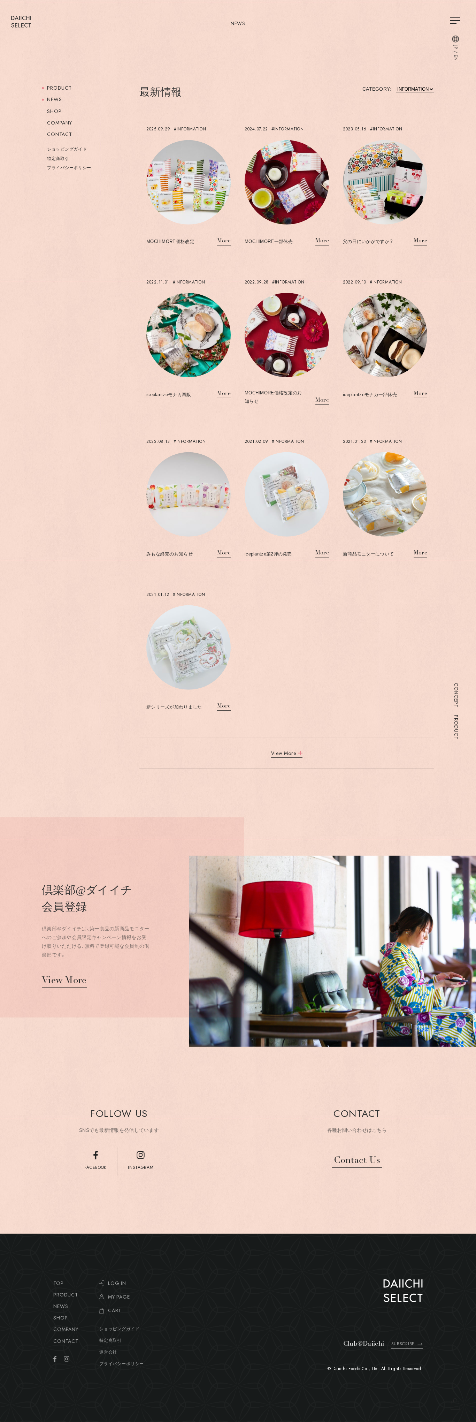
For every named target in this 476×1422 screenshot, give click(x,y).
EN (456, 58)
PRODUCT (456, 726)
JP (456, 47)
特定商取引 (58, 159)
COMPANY (59, 122)
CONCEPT (456, 695)
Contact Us (357, 1160)
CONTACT (59, 134)
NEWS (54, 99)
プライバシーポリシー (69, 168)
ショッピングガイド (67, 149)
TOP (58, 1283)
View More (64, 980)
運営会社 (108, 1352)
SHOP (54, 111)
